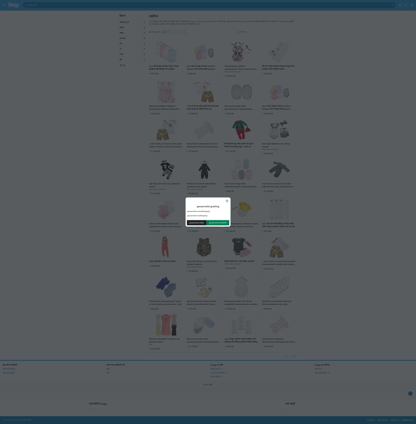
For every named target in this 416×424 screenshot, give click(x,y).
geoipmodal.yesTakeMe (218, 223)
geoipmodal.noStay (196, 223)
